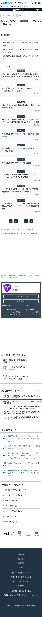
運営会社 (21, 586)
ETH (8, 15)
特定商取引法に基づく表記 (21, 591)
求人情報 (21, 559)
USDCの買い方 (11, 500)
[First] (10, 221)
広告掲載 (21, 554)
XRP (14, 15)
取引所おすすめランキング (15, 490)
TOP (5, 616)
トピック (21, 616)
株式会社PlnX (13, 453)
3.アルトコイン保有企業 (29, 233)
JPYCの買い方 (11, 506)
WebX (37, 616)
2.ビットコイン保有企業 (10, 233)
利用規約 (21, 567)
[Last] (31, 221)
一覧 (36, 391)
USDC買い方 (24, 7)
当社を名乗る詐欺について (21, 577)
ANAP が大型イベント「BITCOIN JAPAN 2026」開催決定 (24, 473)
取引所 (29, 616)
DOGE (26, 15)
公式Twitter (21, 301)
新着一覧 (13, 616)
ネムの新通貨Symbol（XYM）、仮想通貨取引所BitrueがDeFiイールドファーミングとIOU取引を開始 (21, 206)
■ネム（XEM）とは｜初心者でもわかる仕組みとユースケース (20, 50)
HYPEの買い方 (11, 522)
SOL (20, 15)
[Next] (26, 221)
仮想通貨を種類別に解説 (17, 360)
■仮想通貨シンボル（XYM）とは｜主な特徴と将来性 (20, 44)
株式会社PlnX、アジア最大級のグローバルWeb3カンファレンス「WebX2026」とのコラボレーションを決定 (24, 455)
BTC (3, 15)
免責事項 (21, 563)
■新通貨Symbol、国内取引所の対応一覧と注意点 (21, 57)
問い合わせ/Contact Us (21, 573)
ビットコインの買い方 (17, 367)
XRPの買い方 (10, 516)
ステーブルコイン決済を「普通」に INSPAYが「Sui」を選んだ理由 (24, 438)
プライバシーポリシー (21, 581)
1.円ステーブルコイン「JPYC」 (22, 229)
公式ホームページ (21, 296)
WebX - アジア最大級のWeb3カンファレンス (21, 595)
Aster (10, 446)
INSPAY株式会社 (14, 436)
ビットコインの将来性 (9, 7)
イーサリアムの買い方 (14, 511)
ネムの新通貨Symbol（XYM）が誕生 (16, 163)
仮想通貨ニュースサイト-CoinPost (25, 605)
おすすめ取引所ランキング (18, 376)
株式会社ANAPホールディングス (20, 470)
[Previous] (16, 221)
